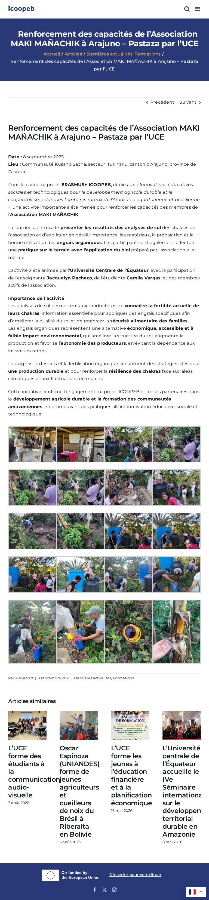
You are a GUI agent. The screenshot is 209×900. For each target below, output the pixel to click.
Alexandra (24, 678)
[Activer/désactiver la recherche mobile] (187, 9)
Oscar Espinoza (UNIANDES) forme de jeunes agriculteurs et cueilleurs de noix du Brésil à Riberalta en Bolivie (79, 791)
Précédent (162, 102)
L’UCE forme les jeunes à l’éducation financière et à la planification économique (131, 775)
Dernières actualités (92, 678)
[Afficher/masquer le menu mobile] (198, 9)
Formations (123, 678)
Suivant (187, 102)
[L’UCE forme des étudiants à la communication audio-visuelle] (27, 713)
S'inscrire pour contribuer (135, 874)
